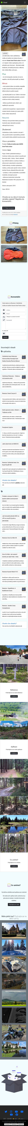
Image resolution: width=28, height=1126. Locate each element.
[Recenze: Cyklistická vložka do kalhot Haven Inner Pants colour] (14, 27)
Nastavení (20, 1124)
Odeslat (5, 337)
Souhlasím (7, 1124)
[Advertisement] (14, 278)
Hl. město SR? (5, 330)
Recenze (16, 214)
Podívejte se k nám (14, 904)
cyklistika (5, 53)
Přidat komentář (9, 208)
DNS (15, 1118)
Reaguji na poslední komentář (13, 316)
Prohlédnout (14, 696)
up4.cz (21, 1118)
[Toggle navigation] (25, 2)
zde (23, 1122)
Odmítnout (14, 1124)
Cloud (5, 2)
